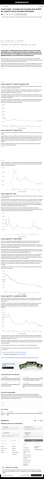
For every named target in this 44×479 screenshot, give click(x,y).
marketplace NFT (23, 298)
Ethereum (26, 199)
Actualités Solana (26, 462)
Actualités (14, 446)
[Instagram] (12, 14)
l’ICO (38, 136)
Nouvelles (3, 6)
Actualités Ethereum (27, 454)
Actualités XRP (26, 447)
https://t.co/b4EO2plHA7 (8, 352)
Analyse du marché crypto (26, 452)
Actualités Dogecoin (27, 460)
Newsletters (14, 454)
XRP (30, 66)
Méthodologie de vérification (37, 447)
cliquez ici (37, 357)
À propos (2, 450)
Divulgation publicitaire (38, 449)
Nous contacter (4, 448)
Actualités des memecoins (25, 464)
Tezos (26, 140)
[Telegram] (7, 14)
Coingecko (12, 58)
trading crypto (39, 244)
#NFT (18, 345)
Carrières (2, 452)
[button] (11, 428)
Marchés (6, 6)
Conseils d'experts (15, 452)
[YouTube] (2, 14)
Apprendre (14, 448)
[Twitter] (5, 14)
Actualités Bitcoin (26, 449)
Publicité (2, 446)
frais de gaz (8, 263)
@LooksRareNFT (15, 348)
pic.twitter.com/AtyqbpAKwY (20, 352)
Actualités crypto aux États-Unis (27, 457)
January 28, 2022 (21, 354)
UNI (24, 66)
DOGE (32, 65)
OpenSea (4, 304)
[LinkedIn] (10, 14)
